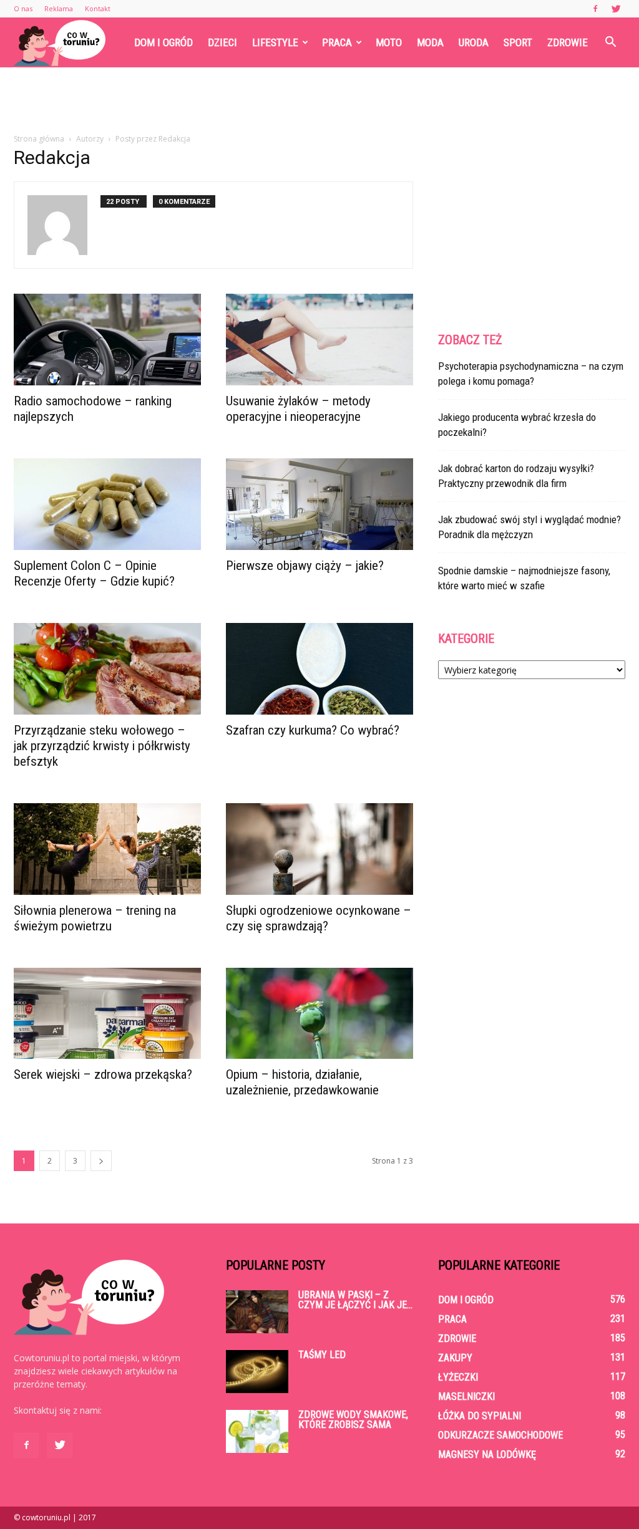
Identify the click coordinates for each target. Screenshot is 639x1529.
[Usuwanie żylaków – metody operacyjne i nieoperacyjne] (319, 339)
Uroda (474, 42)
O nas (23, 8)
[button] (610, 42)
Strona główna (39, 138)
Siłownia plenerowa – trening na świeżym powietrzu (95, 918)
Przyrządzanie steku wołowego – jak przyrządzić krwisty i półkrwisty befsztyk (102, 746)
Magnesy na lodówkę (487, 1454)
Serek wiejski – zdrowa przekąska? (103, 1074)
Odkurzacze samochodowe (500, 1435)
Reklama (58, 8)
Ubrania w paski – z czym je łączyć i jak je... (355, 1300)
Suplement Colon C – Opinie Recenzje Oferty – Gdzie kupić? (94, 573)
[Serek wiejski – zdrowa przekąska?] (107, 1013)
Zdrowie (567, 42)
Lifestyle (275, 42)
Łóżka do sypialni (479, 1416)
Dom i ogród (163, 42)
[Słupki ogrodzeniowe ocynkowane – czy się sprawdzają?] (319, 849)
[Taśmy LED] (257, 1371)
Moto (389, 42)
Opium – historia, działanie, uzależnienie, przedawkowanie (302, 1082)
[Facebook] (595, 8)
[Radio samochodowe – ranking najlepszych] (107, 339)
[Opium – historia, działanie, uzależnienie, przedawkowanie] (319, 1013)
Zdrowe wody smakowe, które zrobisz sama (353, 1419)
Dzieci (222, 42)
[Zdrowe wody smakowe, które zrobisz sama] (257, 1431)
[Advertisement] (319, 101)
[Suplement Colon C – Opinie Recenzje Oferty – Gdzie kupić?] (107, 504)
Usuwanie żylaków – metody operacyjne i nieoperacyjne (298, 408)
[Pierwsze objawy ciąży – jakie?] (319, 504)
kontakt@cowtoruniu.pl (150, 1410)
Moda (430, 42)
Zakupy (455, 1358)
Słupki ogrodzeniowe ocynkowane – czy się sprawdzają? (318, 918)
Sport (518, 42)
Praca (337, 42)
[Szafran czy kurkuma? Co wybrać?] (319, 669)
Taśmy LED (322, 1355)
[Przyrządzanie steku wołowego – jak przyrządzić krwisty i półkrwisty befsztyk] (107, 669)
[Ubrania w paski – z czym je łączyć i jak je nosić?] (257, 1311)
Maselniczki (466, 1396)
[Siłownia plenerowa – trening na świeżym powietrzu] (107, 849)
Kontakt (97, 8)
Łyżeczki (458, 1377)
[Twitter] (616, 8)
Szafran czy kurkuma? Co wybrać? (312, 730)
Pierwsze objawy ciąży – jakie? (305, 565)
